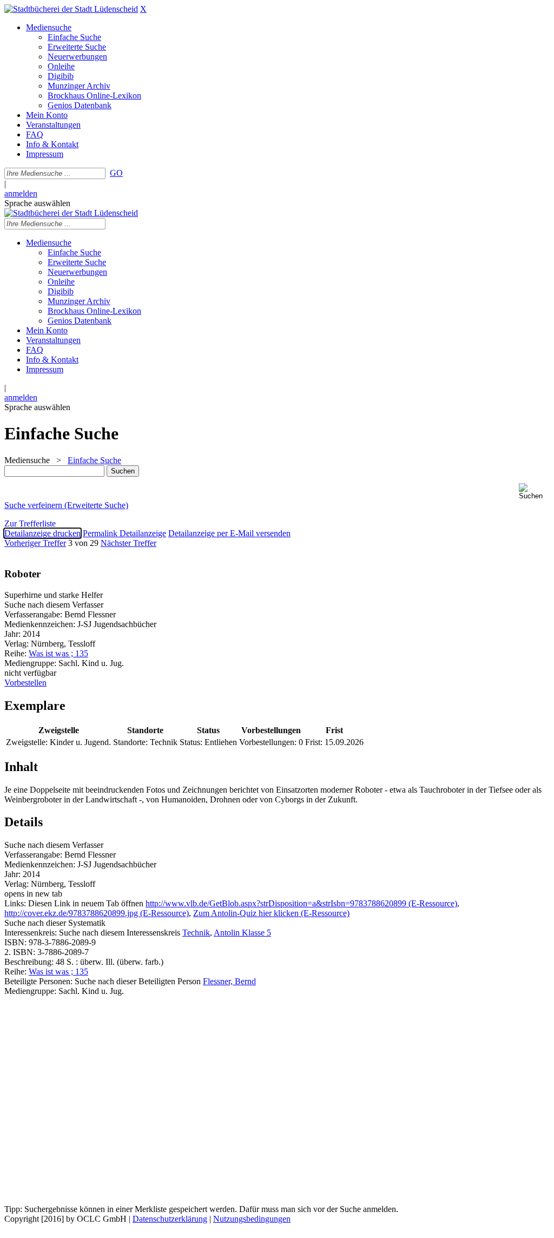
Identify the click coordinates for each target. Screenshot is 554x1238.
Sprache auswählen (37, 203)
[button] (534, 491)
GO (116, 172)
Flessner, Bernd (229, 981)
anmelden (20, 193)
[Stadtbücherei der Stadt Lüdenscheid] (71, 9)
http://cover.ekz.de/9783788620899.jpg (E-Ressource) (96, 913)
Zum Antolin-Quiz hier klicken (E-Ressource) (271, 913)
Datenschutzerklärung (170, 1218)
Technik (196, 932)
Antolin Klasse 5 (242, 932)
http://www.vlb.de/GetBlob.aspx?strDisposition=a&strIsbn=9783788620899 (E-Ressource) (301, 903)
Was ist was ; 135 (58, 653)
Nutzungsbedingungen (252, 1218)
